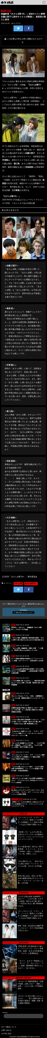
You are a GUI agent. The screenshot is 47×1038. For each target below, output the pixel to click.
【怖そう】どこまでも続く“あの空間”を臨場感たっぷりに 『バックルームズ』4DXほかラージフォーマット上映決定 (28, 780)
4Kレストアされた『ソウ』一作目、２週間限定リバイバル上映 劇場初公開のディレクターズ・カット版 (28, 698)
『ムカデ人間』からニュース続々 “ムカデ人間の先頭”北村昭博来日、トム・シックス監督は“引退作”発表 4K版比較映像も (27, 769)
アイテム (15, 799)
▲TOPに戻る (6, 1033)
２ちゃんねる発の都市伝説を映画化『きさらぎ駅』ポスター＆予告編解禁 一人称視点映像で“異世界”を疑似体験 (28, 671)
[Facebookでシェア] (29, 28)
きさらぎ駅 (18, 583)
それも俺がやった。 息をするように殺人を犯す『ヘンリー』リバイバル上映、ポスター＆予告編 (30, 863)
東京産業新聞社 (22, 1037)
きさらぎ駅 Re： (31, 583)
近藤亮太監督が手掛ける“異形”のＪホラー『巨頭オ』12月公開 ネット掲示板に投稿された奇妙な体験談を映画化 (27, 710)
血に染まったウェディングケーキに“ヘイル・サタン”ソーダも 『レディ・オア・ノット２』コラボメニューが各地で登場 (27, 792)
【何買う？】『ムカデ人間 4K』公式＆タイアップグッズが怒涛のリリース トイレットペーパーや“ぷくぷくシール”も (27, 804)
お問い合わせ (6, 1030)
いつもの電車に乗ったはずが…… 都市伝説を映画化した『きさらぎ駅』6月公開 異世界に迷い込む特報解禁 (28, 683)
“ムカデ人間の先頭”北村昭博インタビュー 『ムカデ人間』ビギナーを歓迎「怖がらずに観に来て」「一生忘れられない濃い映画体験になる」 (28, 722)
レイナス (17, 23)
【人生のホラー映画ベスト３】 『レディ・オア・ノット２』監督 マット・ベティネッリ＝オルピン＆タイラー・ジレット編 (28, 733)
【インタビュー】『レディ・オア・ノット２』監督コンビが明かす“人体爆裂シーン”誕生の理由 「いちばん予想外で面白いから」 (28, 757)
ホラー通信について (8, 1027)
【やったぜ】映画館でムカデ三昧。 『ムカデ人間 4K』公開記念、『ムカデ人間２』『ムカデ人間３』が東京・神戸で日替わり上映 (28, 745)
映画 (9, 11)
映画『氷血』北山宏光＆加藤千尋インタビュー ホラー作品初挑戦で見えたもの (30, 928)
